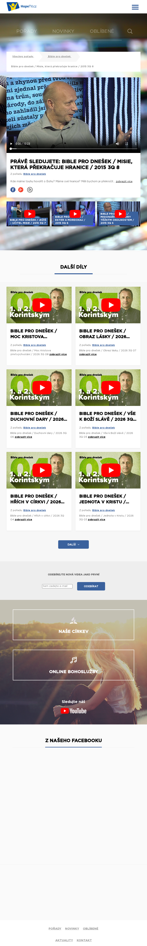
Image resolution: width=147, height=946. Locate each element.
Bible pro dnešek (59, 56)
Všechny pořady (23, 56)
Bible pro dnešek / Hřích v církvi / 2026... (37, 499)
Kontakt (84, 940)
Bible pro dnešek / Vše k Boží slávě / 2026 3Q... (107, 416)
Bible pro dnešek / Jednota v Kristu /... (104, 499)
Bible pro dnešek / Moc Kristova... (33, 334)
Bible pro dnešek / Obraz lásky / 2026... (104, 334)
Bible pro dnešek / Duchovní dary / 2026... (38, 416)
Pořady (26, 31)
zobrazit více (58, 354)
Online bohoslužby (73, 672)
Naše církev (74, 631)
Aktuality (64, 940)
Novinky (63, 31)
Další (72, 544)
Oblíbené (102, 31)
